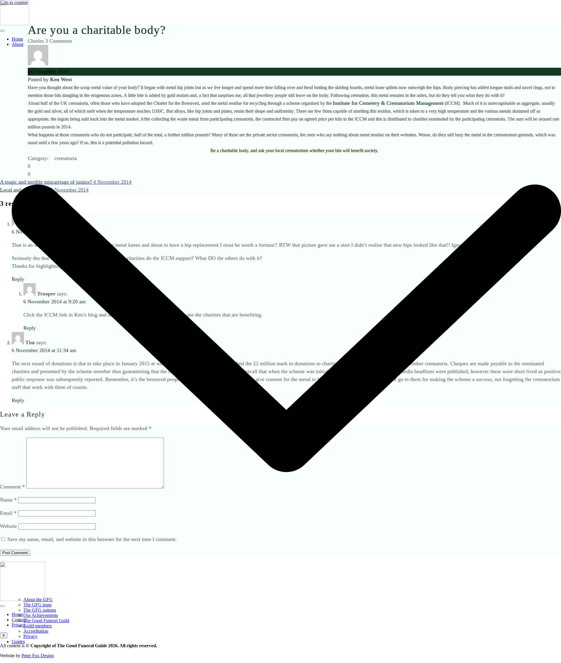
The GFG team (37, 604)
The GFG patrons (39, 610)
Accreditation (35, 631)
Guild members (37, 625)
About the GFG (38, 599)
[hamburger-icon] (2, 31)
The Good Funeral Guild (46, 620)
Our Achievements (40, 615)
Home (17, 38)
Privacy (30, 636)
